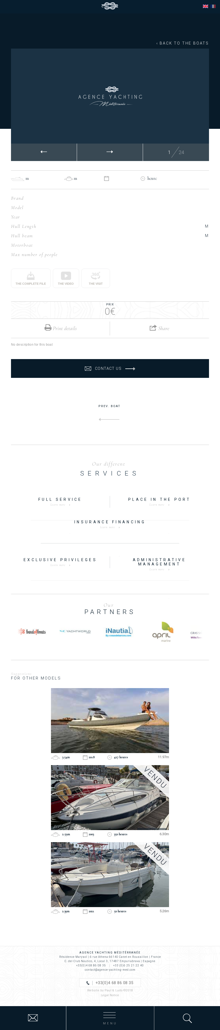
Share (163, 328)
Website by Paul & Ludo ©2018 (110, 990)
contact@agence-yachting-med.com (110, 969)
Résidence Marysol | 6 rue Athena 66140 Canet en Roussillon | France (110, 956)
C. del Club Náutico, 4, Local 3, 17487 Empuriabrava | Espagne (110, 961)
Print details (64, 328)
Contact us (108, 368)
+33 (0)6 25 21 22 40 (128, 965)
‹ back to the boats (182, 43)
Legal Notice (110, 995)
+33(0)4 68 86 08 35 (91, 965)
